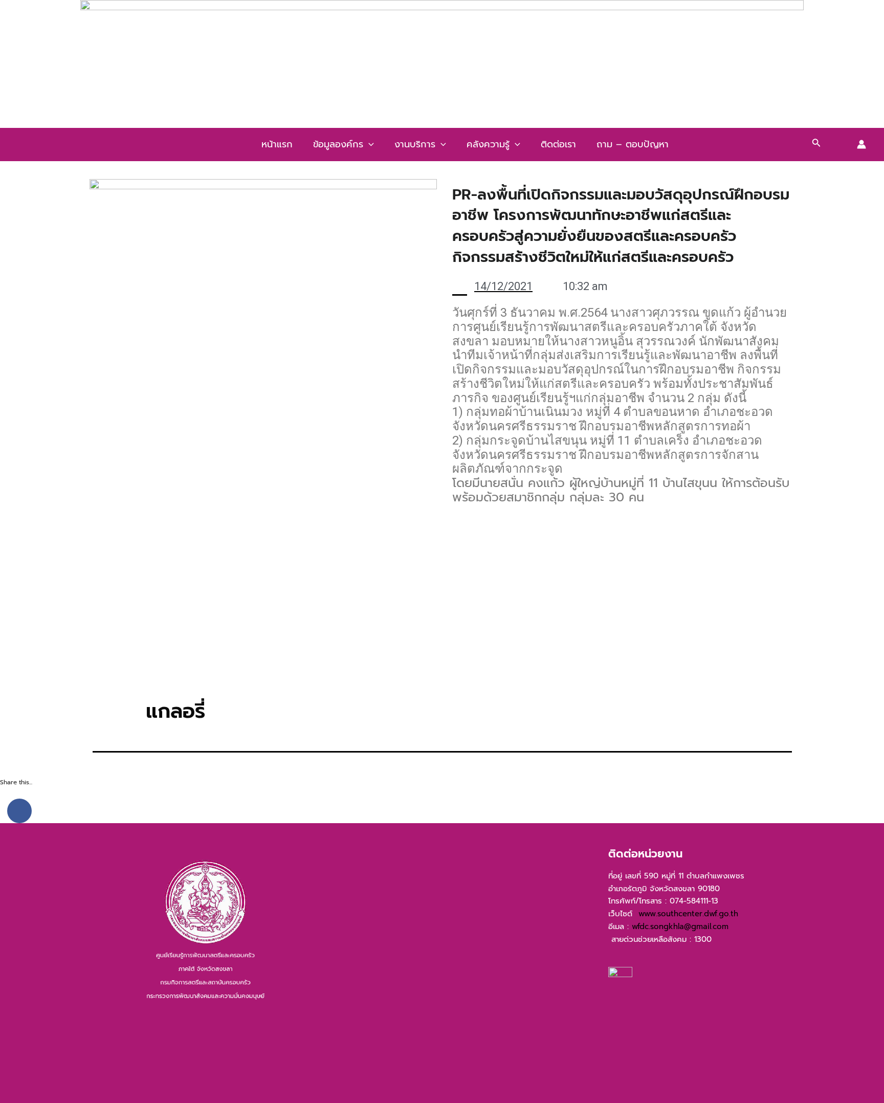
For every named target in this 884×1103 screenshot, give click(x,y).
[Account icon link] (861, 144)
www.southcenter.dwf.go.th (691, 913)
